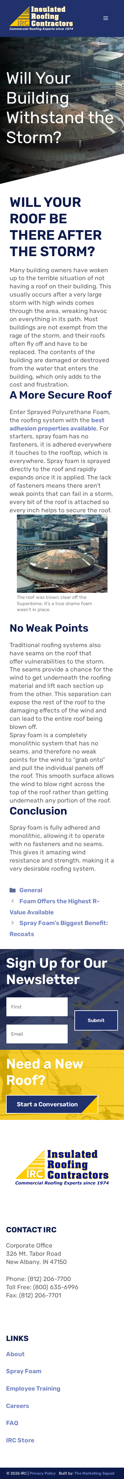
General (30, 890)
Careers (17, 1406)
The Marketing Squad (94, 1473)
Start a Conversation (47, 1104)
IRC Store (20, 1440)
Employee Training (33, 1388)
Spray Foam (23, 1371)
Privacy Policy (43, 1473)
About (15, 1354)
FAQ (12, 1423)
